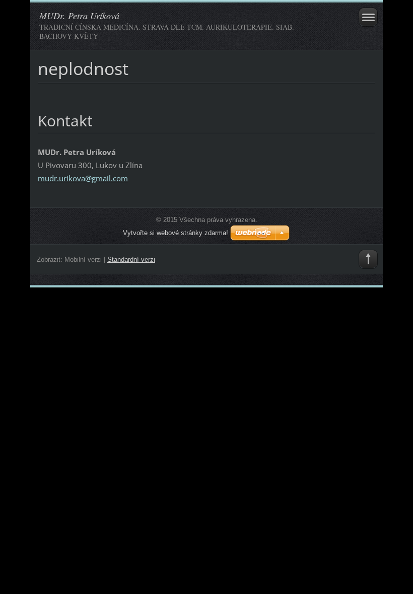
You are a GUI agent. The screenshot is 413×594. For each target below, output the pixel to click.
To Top (368, 259)
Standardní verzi (131, 259)
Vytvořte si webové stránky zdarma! (175, 233)
